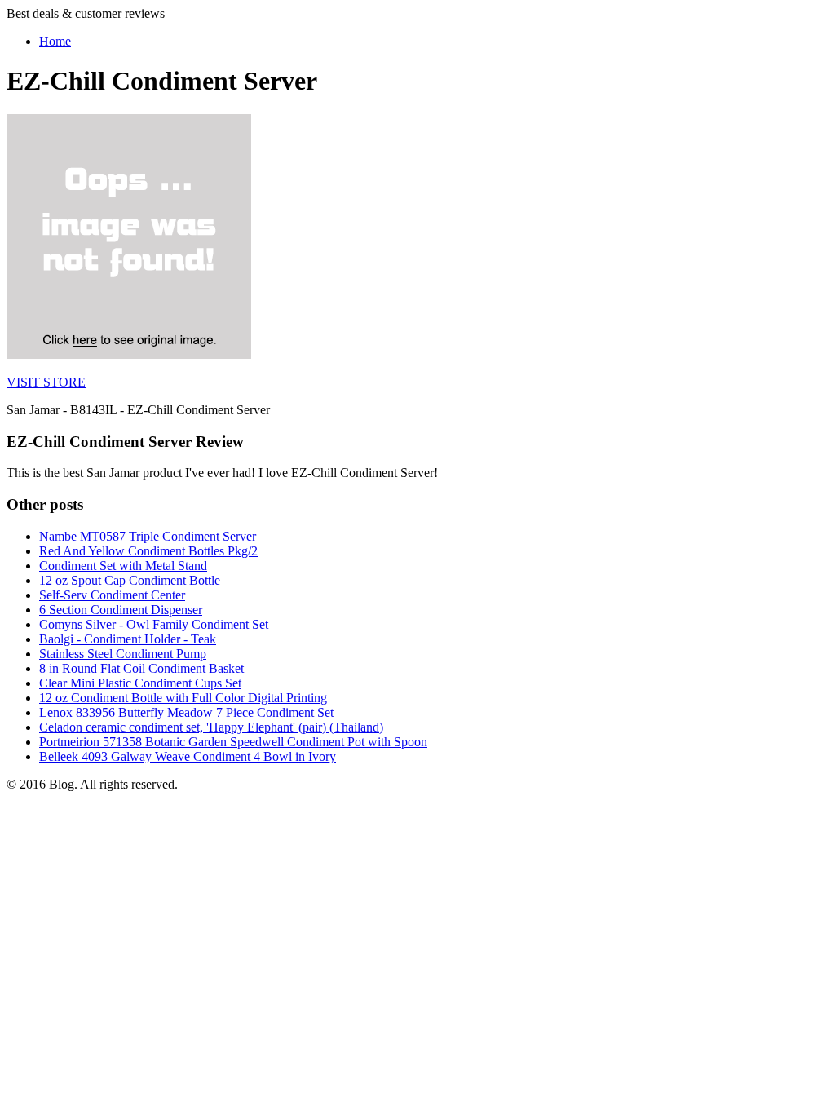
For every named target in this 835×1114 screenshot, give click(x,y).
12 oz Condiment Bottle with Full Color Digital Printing (183, 698)
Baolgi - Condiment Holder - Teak (127, 639)
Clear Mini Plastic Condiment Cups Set (140, 683)
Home (55, 41)
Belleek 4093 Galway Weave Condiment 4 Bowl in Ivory (187, 756)
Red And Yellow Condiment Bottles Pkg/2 (148, 551)
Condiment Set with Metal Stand (123, 565)
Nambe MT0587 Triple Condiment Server (147, 536)
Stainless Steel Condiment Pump (122, 654)
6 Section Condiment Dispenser (120, 610)
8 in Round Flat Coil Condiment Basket (141, 668)
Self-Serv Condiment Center (112, 595)
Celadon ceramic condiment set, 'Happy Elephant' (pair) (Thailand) (211, 727)
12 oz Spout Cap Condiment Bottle (129, 580)
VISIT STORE (46, 382)
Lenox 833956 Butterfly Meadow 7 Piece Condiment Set (186, 712)
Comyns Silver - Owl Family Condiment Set (153, 624)
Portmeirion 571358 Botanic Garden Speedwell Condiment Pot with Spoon (233, 742)
